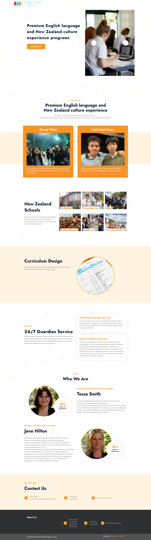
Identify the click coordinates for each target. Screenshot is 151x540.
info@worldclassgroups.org (104, 498)
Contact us (36, 46)
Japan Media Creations (117, 536)
